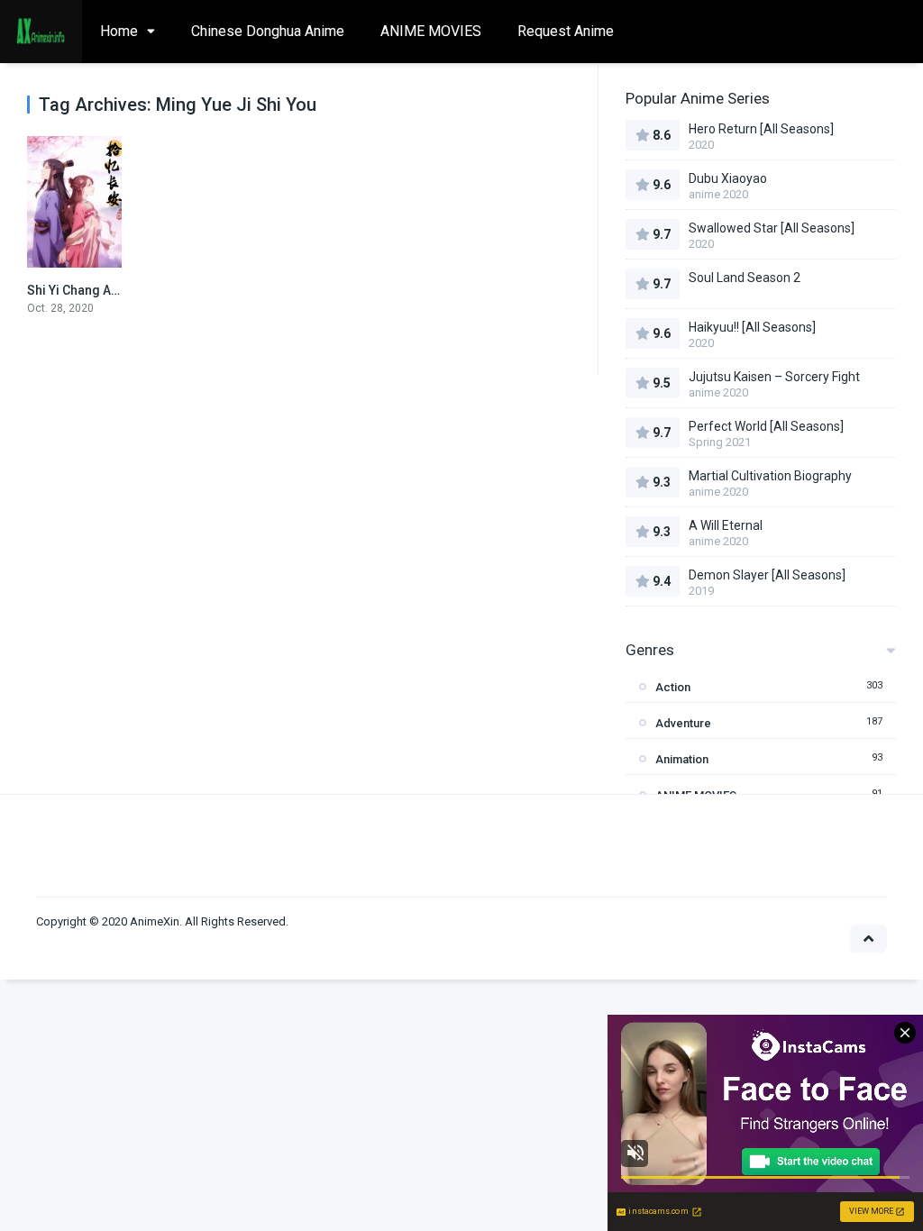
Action (672, 687)
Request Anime (565, 31)
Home (119, 31)
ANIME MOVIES (430, 31)
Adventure (683, 723)
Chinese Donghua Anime (267, 31)
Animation (681, 759)
